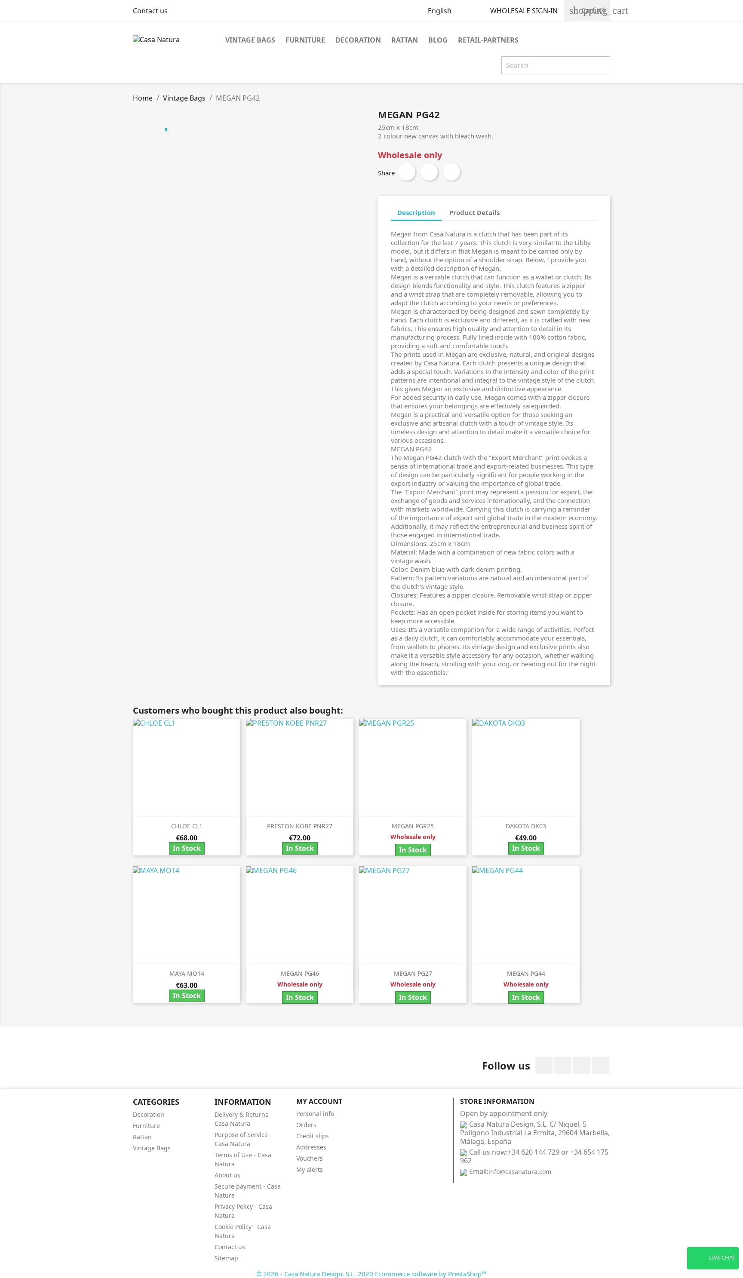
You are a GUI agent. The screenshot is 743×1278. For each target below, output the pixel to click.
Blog (438, 40)
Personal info (315, 1113)
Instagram (600, 1065)
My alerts (309, 1169)
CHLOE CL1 (187, 826)
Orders (306, 1125)
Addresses (311, 1147)
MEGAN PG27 (413, 973)
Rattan (404, 40)
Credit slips (312, 1136)
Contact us (150, 10)
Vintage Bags (250, 40)
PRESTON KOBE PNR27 (299, 826)
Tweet (429, 172)
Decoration (358, 40)
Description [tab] (416, 212)
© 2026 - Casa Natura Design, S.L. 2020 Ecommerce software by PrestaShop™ (371, 1273)
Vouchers (309, 1158)
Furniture (305, 40)
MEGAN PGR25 (413, 826)
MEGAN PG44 (526, 973)
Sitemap (226, 1258)
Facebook (544, 1065)
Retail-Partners (488, 40)
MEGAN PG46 (300, 973)
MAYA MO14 (186, 973)
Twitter (562, 1065)
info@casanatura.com (519, 1172)
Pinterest (451, 172)
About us (227, 1175)
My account (319, 1101)
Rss (581, 1065)
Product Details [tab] (474, 212)
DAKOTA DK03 (526, 826)
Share (406, 172)
